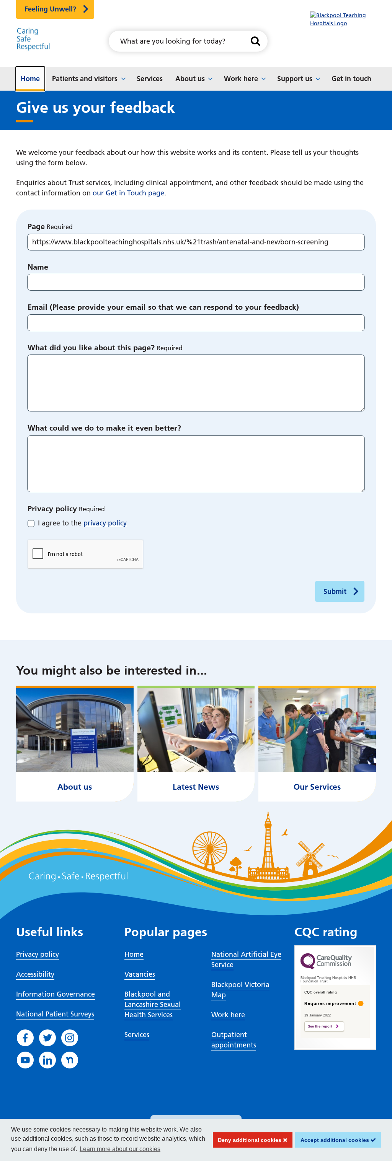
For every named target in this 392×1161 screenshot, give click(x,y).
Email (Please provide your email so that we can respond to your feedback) (163, 307)
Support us (294, 78)
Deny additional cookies (248, 1140)
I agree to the (82, 523)
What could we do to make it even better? (104, 428)
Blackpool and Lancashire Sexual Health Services (152, 1004)
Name (38, 267)
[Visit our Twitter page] (47, 1038)
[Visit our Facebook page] (25, 1038)
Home (30, 78)
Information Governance (55, 994)
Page (36, 226)
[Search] (255, 41)
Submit (334, 591)
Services (150, 78)
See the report (320, 1026)
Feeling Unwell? (50, 9)
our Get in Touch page (128, 193)
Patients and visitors (85, 78)
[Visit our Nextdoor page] (69, 1060)
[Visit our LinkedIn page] (47, 1060)
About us (190, 78)
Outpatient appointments (233, 1039)
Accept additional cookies (333, 1140)
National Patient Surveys (55, 1014)
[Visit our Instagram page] (69, 1038)
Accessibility (35, 974)
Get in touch (351, 78)
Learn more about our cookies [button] (120, 1149)
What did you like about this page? (91, 347)
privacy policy (105, 523)
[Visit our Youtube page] (25, 1060)
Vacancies (139, 974)
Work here (241, 78)
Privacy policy (52, 508)
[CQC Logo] (326, 967)
